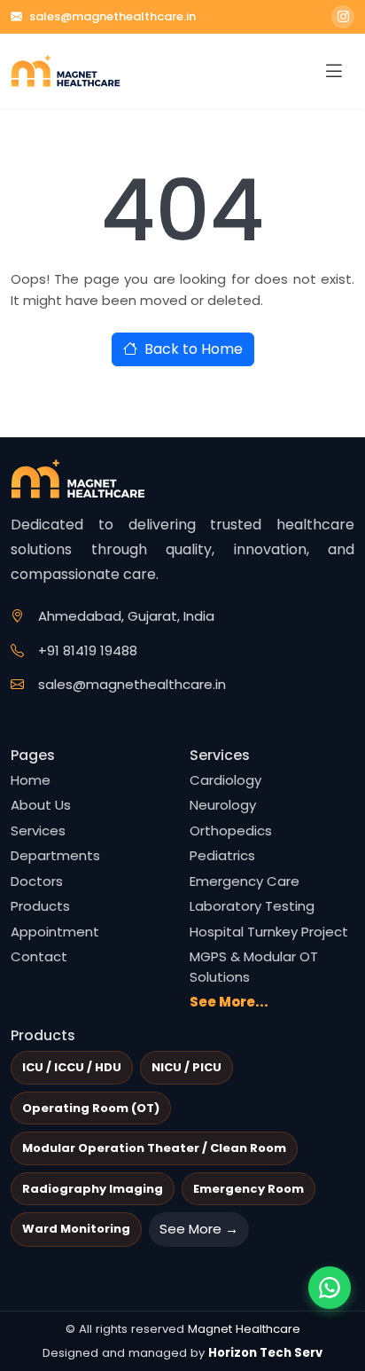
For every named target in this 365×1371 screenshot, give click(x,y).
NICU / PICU (186, 1067)
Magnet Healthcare (244, 1328)
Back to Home (193, 349)
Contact (39, 956)
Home (30, 780)
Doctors (37, 881)
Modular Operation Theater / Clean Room (154, 1148)
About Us (41, 804)
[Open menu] (334, 71)
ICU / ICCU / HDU (71, 1067)
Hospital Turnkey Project (269, 931)
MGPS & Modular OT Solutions (254, 966)
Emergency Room (248, 1188)
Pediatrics (222, 855)
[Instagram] (342, 16)
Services (38, 830)
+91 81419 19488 (87, 650)
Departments (55, 855)
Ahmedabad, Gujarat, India (126, 616)
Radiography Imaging (92, 1188)
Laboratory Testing (252, 906)
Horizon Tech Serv (265, 1352)
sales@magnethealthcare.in (112, 16)
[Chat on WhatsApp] (329, 1287)
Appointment (55, 931)
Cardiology (225, 780)
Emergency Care (244, 881)
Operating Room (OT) (90, 1108)
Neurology (223, 804)
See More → (198, 1228)
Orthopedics (231, 830)
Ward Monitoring (76, 1228)
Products (40, 906)
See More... (229, 1001)
